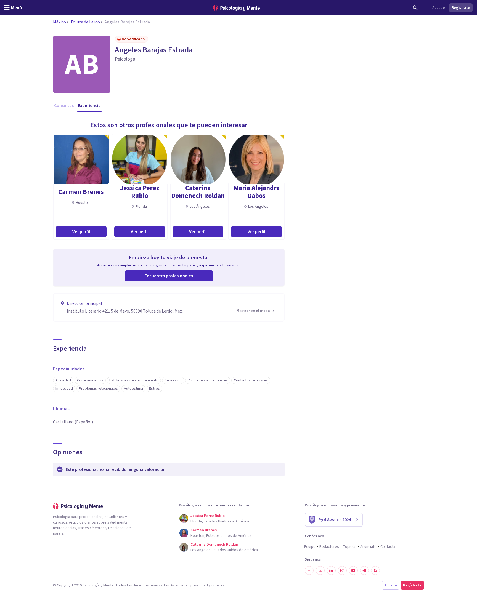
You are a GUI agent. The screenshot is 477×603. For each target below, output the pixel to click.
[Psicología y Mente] (236, 8)
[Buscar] (415, 7)
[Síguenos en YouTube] (353, 570)
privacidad (199, 585)
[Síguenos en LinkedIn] (331, 570)
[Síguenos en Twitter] (320, 570)
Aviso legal (180, 585)
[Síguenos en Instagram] (342, 570)
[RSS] (375, 570)
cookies (218, 585)
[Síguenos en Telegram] (364, 570)
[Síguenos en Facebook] (309, 570)
